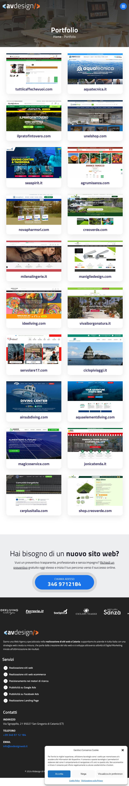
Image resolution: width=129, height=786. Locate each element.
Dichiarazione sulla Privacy (92, 780)
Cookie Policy (74, 780)
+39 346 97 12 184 (14, 735)
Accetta (59, 773)
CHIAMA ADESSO (64, 582)
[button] (122, 750)
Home (57, 36)
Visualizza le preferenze (110, 773)
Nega (83, 773)
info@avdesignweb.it (15, 746)
